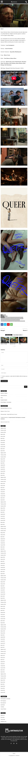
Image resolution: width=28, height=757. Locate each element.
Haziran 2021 (3, 555)
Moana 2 (25, 330)
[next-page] (14, 346)
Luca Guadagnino (12, 321)
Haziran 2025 (3, 456)
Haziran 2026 (3, 432)
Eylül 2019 (3, 598)
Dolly (20, 343)
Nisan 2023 (3, 510)
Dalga (2, 411)
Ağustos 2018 (3, 624)
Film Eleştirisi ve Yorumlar (5, 342)
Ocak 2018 (3, 639)
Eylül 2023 (3, 499)
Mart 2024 (2, 487)
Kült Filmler (3, 704)
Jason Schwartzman (4, 321)
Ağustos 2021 (3, 551)
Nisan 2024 (3, 485)
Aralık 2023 (3, 493)
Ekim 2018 (3, 620)
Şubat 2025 (3, 465)
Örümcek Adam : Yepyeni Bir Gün (7, 414)
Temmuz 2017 (3, 651)
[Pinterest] (8, 324)
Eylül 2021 (3, 549)
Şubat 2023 (3, 514)
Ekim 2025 (3, 448)
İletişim (14, 753)
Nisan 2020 (3, 583)
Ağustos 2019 (3, 600)
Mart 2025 (2, 463)
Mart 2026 (2, 438)
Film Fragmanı (3, 700)
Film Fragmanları (10, 319)
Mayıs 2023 (3, 508)
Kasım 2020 (3, 569)
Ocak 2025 (3, 467)
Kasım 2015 (3, 692)
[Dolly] (23, 340)
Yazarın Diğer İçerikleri (17, 334)
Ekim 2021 (3, 547)
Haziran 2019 (3, 604)
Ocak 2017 (3, 663)
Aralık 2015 (3, 690)
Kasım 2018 (3, 618)
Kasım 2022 (3, 520)
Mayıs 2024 (3, 483)
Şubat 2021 (3, 563)
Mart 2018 (2, 635)
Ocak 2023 (3, 516)
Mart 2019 (2, 610)
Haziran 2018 (3, 628)
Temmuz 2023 (3, 504)
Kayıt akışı (2, 717)
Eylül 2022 (3, 524)
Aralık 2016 (3, 665)
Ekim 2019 (3, 596)
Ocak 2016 (3, 688)
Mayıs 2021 (3, 557)
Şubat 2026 (3, 440)
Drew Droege (20, 318)
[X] (5, 324)
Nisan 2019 (3, 608)
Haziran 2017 (3, 653)
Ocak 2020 (3, 590)
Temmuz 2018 (3, 626)
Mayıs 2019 (3, 606)
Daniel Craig (15, 318)
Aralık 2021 (3, 542)
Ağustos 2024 (3, 477)
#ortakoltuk (20, 317)
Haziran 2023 (3, 506)
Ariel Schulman (4, 318)
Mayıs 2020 (3, 581)
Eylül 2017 (3, 647)
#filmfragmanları (9, 317)
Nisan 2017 (3, 657)
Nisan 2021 (3, 559)
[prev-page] (13, 346)
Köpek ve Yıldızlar (4, 343)
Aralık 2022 (3, 518)
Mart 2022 (2, 536)
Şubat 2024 (3, 489)
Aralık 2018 (3, 616)
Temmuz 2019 (3, 602)
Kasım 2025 (3, 446)
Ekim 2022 (3, 522)
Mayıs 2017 (3, 655)
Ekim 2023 (3, 497)
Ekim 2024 (3, 473)
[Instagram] (14, 743)
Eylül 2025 (3, 450)
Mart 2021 (2, 561)
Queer (4, 314)
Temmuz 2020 (3, 577)
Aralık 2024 (3, 469)
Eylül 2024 (3, 475)
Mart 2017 (2, 659)
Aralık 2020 (3, 567)
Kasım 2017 (3, 643)
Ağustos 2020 (3, 575)
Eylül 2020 (3, 573)
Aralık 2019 (3, 592)
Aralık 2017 (3, 641)
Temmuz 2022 (3, 528)
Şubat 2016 (3, 686)
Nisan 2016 (3, 682)
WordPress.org (3, 721)
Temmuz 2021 (3, 553)
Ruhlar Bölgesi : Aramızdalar (6, 402)
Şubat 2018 (3, 637)
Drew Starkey (3, 319)
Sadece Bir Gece (12, 343)
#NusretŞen (15, 317)
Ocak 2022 (3, 540)
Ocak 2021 (3, 565)
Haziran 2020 (3, 579)
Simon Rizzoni (22, 321)
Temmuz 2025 (3, 454)
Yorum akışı (3, 719)
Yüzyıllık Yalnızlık (4, 417)
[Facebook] (2, 324)
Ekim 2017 (3, 645)
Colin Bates (10, 318)
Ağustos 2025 (3, 452)
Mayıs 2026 (3, 434)
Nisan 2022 (3, 534)
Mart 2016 (2, 684)
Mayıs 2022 (3, 532)
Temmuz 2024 (3, 479)
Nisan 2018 (3, 633)
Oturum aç (2, 715)
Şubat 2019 (3, 612)
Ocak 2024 (3, 491)
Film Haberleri (3, 702)
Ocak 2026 (3, 442)
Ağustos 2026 (3, 428)
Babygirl (3, 330)
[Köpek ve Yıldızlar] (5, 340)
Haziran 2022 (3, 530)
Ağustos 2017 (3, 649)
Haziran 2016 (3, 678)
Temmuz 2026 (3, 430)
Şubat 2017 (3, 661)
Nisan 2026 (3, 436)
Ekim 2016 (3, 669)
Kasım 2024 (3, 471)
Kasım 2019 (3, 594)
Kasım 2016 (3, 667)
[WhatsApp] (11, 324)
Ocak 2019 (3, 614)
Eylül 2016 (3, 671)
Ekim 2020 (3, 571)
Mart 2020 (2, 585)
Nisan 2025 (3, 461)
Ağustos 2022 (3, 526)
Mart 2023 (2, 512)
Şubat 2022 (3, 538)
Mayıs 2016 (3, 680)
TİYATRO (2, 706)
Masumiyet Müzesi (4, 408)
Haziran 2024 (3, 481)
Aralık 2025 (3, 444)
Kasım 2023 (3, 495)
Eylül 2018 (3, 622)
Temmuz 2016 (3, 676)
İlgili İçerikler (8, 334)
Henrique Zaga (16, 319)
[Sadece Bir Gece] (14, 340)
